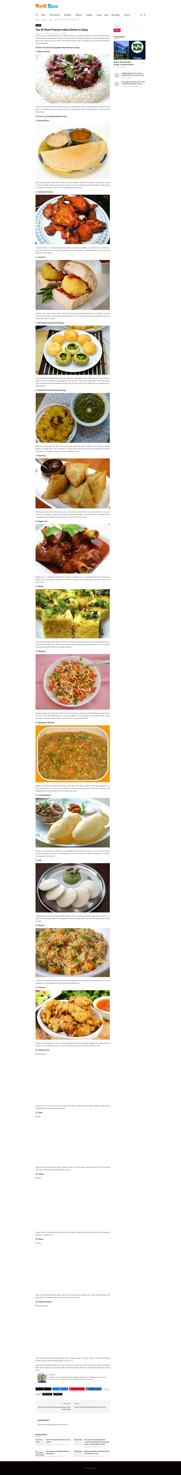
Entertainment (55, 15)
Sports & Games (126, 78)
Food (38, 25)
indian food (57, 1394)
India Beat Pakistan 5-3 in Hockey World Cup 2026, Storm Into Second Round (132, 75)
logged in (49, 1424)
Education (67, 15)
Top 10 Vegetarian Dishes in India (55, 116)
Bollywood (125, 86)
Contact (127, 15)
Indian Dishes (47, 1394)
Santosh (40, 33)
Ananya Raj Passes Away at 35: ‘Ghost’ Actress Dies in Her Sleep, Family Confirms (133, 84)
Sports (99, 15)
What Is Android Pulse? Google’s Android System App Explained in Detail (124, 64)
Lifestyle (89, 15)
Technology (115, 15)
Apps (115, 67)
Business (79, 15)
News (43, 15)
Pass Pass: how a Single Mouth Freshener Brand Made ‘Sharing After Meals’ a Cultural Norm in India (96, 1442)
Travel (106, 15)
